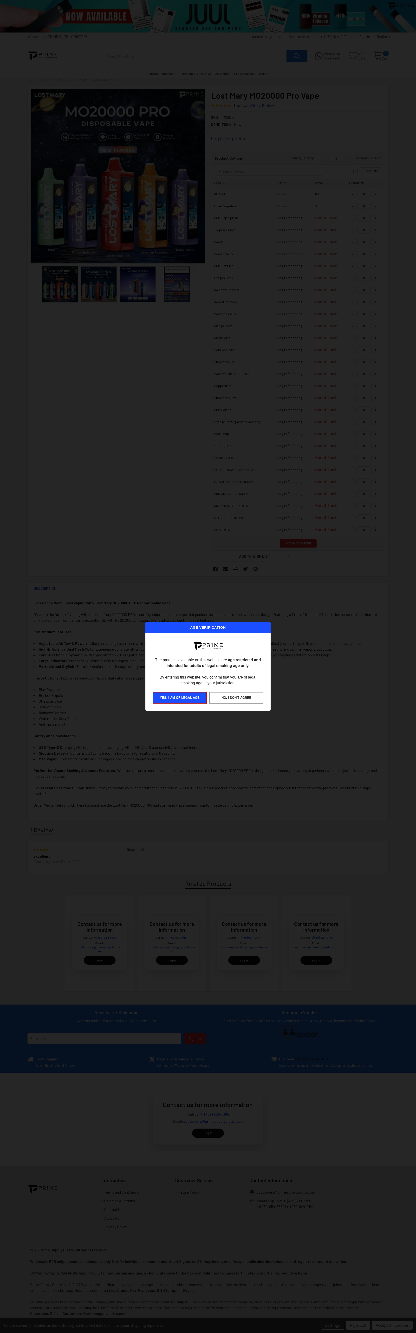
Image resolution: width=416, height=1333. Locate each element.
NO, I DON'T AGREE (236, 697)
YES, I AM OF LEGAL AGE (180, 697)
